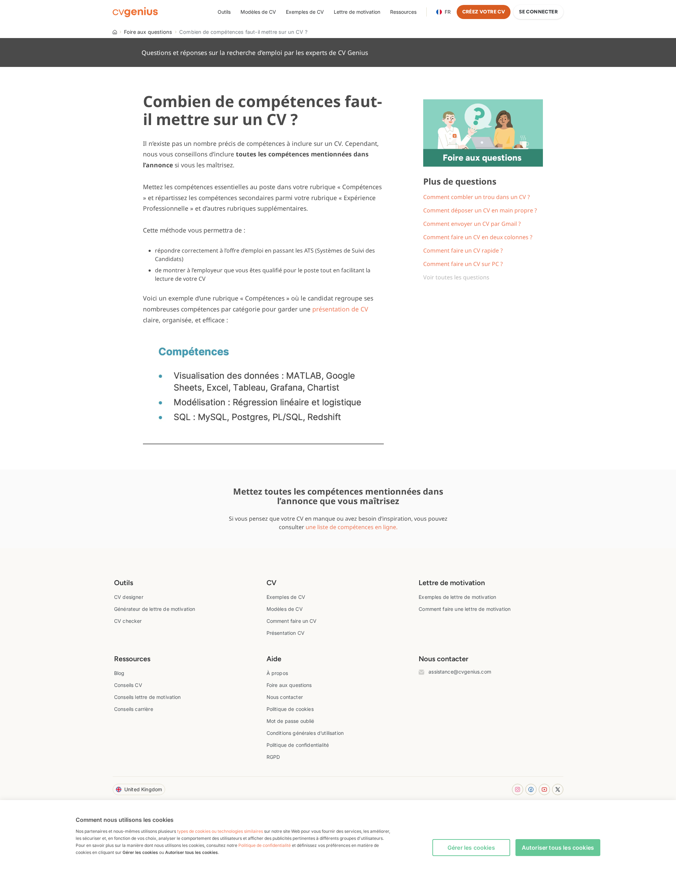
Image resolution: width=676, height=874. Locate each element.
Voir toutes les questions (456, 277)
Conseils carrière (133, 709)
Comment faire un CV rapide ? (463, 250)
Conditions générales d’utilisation (305, 733)
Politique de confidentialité (298, 745)
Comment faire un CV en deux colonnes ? (477, 237)
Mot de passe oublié (290, 721)
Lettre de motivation (357, 12)
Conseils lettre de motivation (147, 697)
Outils (224, 12)
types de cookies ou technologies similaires (220, 831)
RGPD (273, 757)
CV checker (128, 621)
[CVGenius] (135, 12)
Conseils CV (128, 685)
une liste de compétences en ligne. (352, 527)
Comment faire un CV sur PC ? (463, 264)
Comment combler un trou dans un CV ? (476, 197)
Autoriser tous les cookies (558, 847)
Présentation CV (286, 633)
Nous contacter (285, 697)
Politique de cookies (290, 709)
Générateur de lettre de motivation (154, 609)
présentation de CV (340, 309)
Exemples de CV (305, 12)
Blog (119, 673)
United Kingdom (143, 789)
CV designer (128, 597)
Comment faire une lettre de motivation (465, 609)
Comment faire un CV (292, 621)
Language (448, 12)
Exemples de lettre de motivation (457, 597)
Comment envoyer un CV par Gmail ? (472, 224)
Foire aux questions (148, 32)
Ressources (403, 12)
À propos (277, 673)
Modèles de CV (258, 12)
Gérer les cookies (471, 847)
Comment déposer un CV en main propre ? (480, 210)
